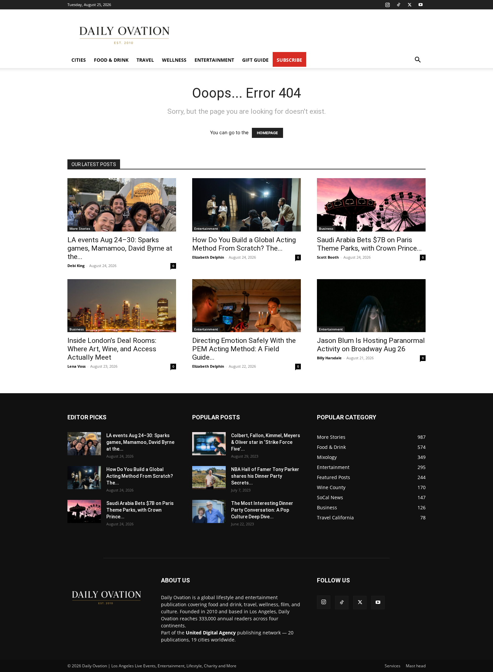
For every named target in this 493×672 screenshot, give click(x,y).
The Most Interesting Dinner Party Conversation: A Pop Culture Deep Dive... (262, 510)
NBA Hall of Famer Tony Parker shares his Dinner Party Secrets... (265, 476)
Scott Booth (328, 257)
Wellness (174, 60)
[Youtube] (421, 4)
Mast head (416, 666)
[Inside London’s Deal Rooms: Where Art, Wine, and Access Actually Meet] (121, 305)
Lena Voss (76, 366)
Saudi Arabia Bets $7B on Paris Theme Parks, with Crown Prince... (369, 244)
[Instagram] (387, 4)
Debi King (76, 265)
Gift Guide (255, 60)
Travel (145, 60)
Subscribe (289, 60)
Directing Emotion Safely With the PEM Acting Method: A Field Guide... (244, 349)
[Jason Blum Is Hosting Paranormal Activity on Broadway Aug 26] (371, 305)
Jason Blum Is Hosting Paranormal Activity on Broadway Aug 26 (371, 345)
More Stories (79, 228)
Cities (78, 60)
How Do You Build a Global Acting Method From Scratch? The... (244, 244)
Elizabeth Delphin (208, 257)
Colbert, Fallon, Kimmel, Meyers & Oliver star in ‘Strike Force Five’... (265, 442)
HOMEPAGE (267, 133)
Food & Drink (111, 60)
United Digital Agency (211, 632)
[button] (417, 60)
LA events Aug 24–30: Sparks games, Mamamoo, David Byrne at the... (119, 248)
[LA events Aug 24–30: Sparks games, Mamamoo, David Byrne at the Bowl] (121, 204)
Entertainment (214, 60)
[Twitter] (409, 4)
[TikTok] (398, 4)
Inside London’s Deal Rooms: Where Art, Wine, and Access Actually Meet (111, 349)
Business (326, 228)
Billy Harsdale (329, 357)
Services (392, 666)
